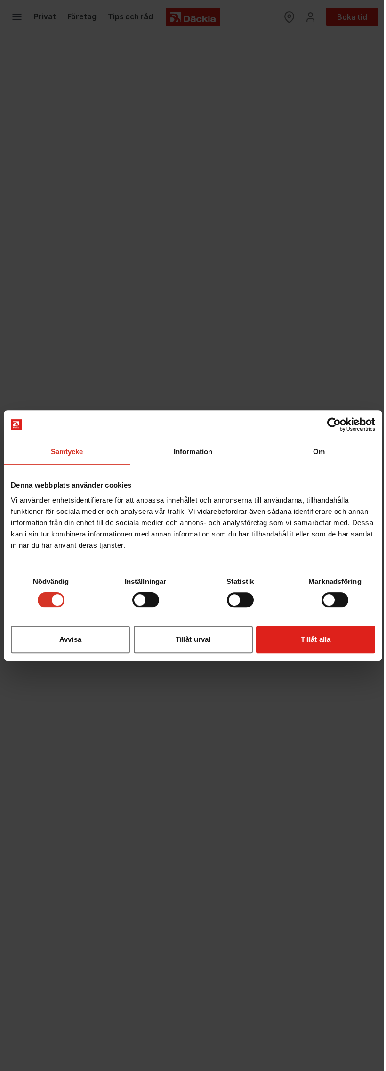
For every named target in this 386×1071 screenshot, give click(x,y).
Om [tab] (319, 452)
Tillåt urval (193, 639)
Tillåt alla (315, 639)
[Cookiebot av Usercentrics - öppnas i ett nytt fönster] (334, 424)
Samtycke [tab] (67, 452)
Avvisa (70, 639)
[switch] (145, 599)
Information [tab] (193, 452)
